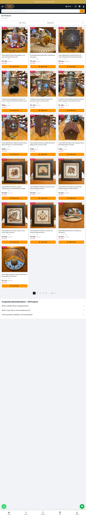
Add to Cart (15, 66)
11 (52, 293)
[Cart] (80, 6)
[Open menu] (2, 7)
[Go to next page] (54, 293)
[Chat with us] (82, 506)
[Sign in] (84, 6)
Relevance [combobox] (50, 23)
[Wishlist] (76, 6)
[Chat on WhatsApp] (4, 506)
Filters (24, 23)
